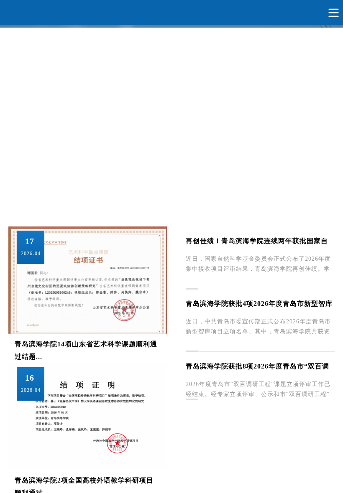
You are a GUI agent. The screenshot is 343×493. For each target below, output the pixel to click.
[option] (171, 106)
